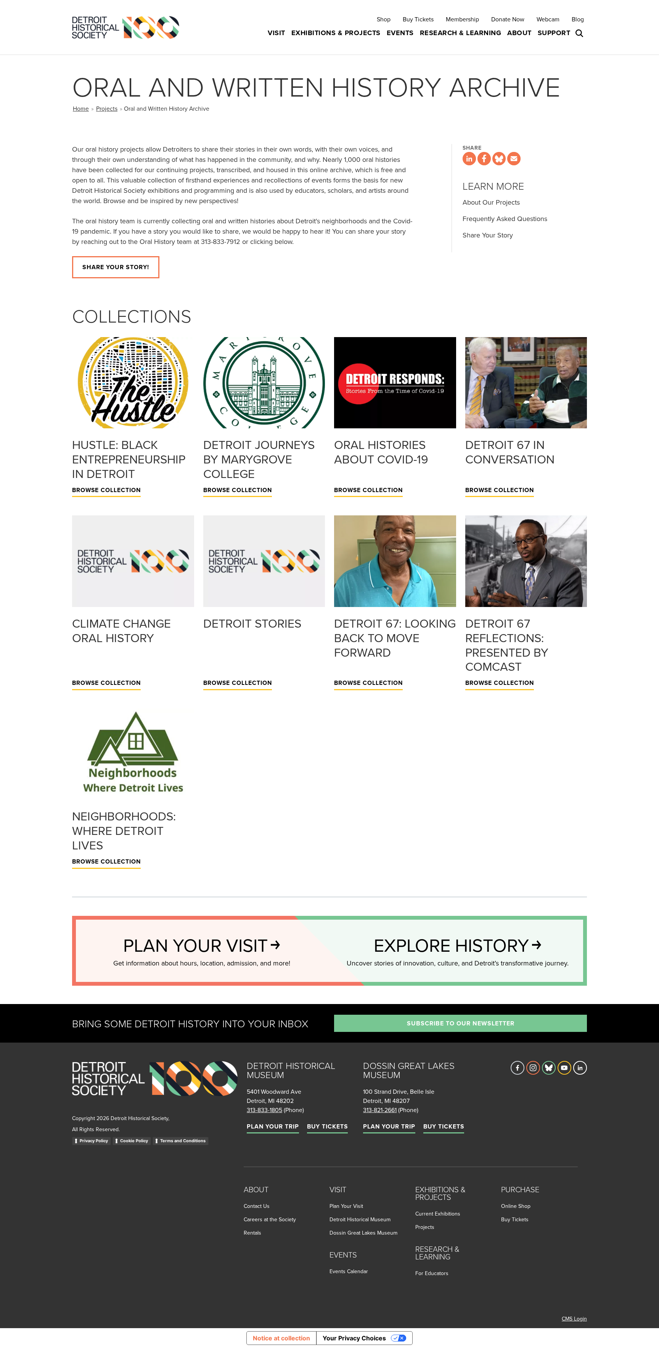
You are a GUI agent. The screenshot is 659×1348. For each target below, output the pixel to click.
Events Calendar (349, 1271)
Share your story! (115, 267)
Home (81, 108)
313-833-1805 (264, 1110)
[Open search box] (580, 33)
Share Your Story (488, 235)
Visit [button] (276, 33)
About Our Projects (491, 202)
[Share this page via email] (514, 158)
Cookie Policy (134, 1140)
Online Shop (515, 1206)
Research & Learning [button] (460, 33)
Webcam (548, 19)
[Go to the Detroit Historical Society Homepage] (128, 27)
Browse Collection (106, 490)
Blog (578, 19)
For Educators (431, 1273)
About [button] (519, 33)
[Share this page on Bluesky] (499, 158)
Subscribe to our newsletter (460, 1023)
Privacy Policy (94, 1140)
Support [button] (554, 33)
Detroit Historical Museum (360, 1219)
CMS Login (574, 1318)
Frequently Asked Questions (505, 218)
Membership (462, 19)
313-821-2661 (380, 1110)
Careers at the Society (270, 1219)
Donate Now (507, 19)
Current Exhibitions (437, 1213)
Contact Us (257, 1206)
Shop (384, 19)
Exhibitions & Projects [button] (336, 33)
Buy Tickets (418, 19)
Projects (106, 108)
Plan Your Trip (273, 1126)
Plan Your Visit (346, 1206)
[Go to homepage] (155, 1086)
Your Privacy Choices (354, 1338)
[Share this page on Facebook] (484, 158)
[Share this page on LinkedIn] (469, 158)
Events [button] (400, 33)
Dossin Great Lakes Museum (363, 1233)
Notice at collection (281, 1338)
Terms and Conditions (183, 1140)
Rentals (252, 1233)
